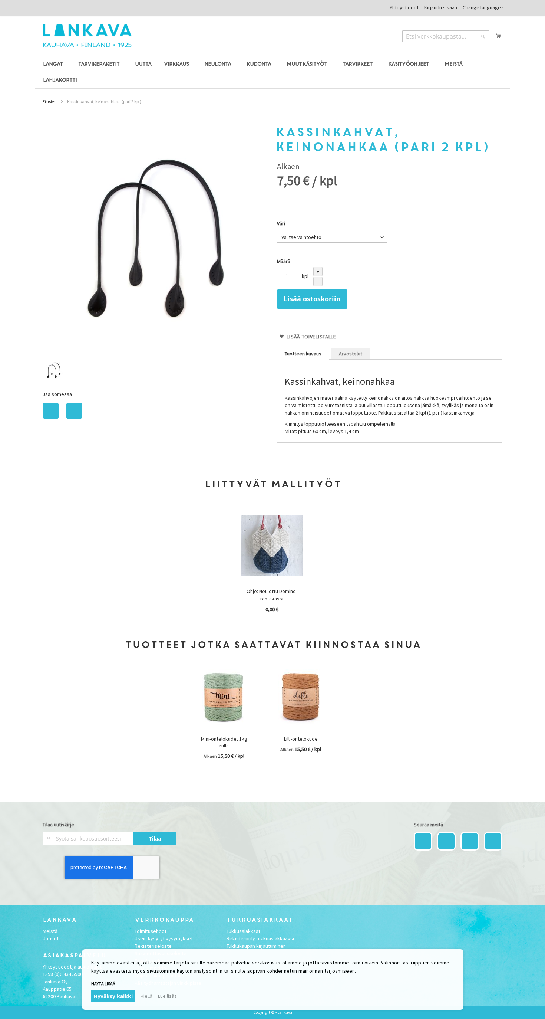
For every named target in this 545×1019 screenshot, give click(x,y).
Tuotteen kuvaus (303, 353)
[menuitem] (54, 64)
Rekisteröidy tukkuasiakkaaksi (260, 938)
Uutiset (51, 938)
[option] (54, 370)
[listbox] (155, 371)
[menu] (272, 72)
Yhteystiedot (404, 7)
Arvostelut (350, 353)
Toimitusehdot (150, 931)
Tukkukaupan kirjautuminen (256, 946)
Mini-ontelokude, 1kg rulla (224, 742)
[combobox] (445, 36)
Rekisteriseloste (153, 946)
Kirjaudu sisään (440, 7)
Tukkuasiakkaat (243, 931)
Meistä (50, 931)
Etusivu (50, 101)
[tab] (303, 354)
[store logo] (87, 35)
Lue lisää (167, 996)
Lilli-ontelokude (301, 738)
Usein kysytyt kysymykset (164, 938)
